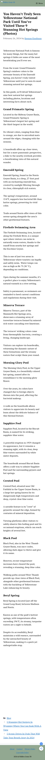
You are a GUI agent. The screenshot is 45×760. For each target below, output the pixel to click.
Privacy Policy (30, 749)
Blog (9, 718)
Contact (20, 749)
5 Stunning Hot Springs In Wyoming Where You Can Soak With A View (22, 725)
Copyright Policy (22, 752)
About (12, 749)
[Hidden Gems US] (8, 3)
